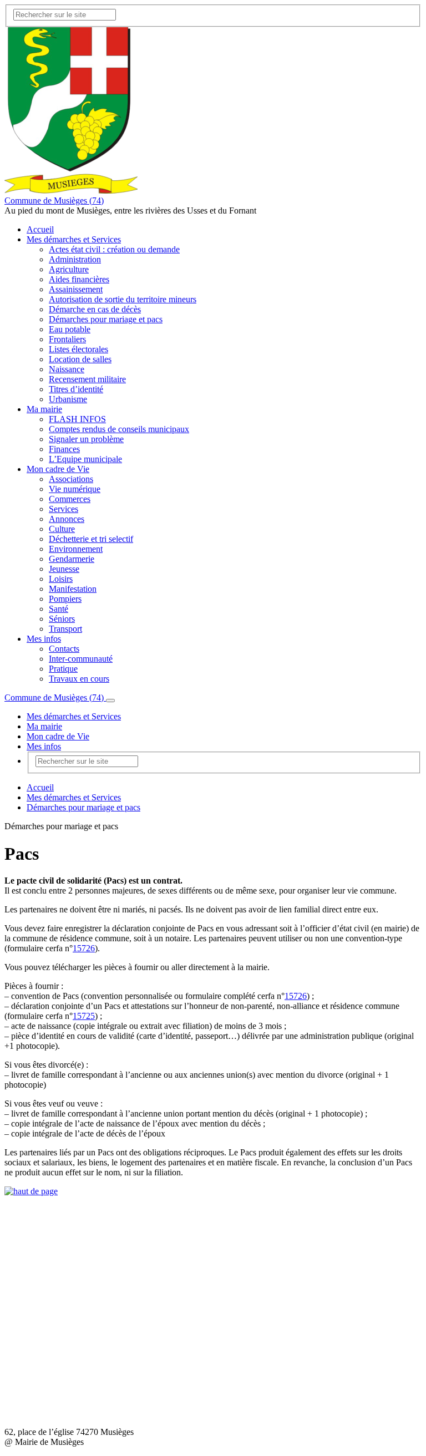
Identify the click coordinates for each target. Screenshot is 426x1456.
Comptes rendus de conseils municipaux (119, 429)
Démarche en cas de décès (95, 309)
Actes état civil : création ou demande (114, 249)
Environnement (76, 549)
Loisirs (61, 579)
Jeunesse (64, 569)
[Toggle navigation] (110, 700)
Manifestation (73, 588)
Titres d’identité (76, 389)
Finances (64, 449)
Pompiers (65, 598)
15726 (84, 948)
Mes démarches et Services (74, 239)
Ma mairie (44, 409)
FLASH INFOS (77, 419)
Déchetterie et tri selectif (91, 539)
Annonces (66, 519)
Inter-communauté (81, 658)
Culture (62, 529)
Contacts (64, 648)
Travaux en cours (79, 678)
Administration (75, 259)
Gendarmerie (71, 559)
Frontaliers (67, 339)
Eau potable (69, 329)
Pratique (63, 668)
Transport (65, 628)
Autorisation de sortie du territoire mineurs (122, 299)
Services (63, 509)
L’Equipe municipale (85, 459)
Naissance (66, 369)
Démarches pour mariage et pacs (106, 319)
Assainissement (76, 289)
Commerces (69, 499)
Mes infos (44, 638)
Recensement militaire (87, 379)
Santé (58, 608)
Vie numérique (74, 489)
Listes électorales (78, 349)
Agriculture (69, 269)
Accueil (40, 229)
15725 (84, 1016)
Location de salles (80, 359)
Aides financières (79, 279)
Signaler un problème (86, 439)
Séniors (62, 618)
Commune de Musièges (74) (54, 200)
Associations (71, 479)
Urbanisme (68, 399)
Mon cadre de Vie (58, 469)
